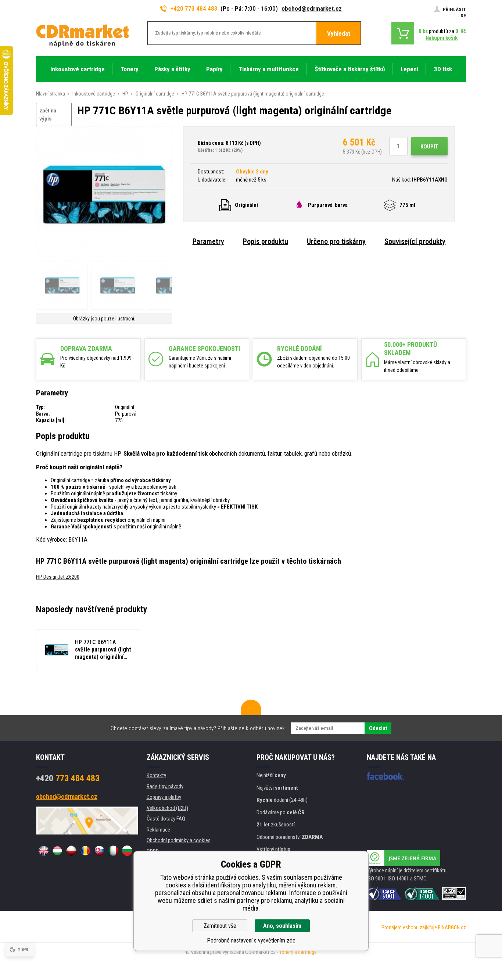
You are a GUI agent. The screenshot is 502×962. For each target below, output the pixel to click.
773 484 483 (68, 778)
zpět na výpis (47, 114)
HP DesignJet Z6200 (57, 577)
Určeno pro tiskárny (336, 241)
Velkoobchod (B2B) (167, 808)
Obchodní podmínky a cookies (179, 840)
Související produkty (414, 241)
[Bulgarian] (127, 851)
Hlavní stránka (50, 94)
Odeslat (378, 728)
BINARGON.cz (452, 927)
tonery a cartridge (298, 952)
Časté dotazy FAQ (166, 818)
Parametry (208, 241)
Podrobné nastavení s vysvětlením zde (251, 940)
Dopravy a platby (164, 797)
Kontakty (156, 775)
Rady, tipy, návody (165, 786)
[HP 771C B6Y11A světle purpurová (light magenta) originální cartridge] (104, 194)
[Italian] (113, 851)
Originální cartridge (155, 94)
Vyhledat (338, 33)
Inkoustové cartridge (93, 94)
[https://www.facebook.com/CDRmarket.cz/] (385, 776)
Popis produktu (265, 241)
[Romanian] (85, 851)
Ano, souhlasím (282, 925)
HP (125, 94)
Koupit (429, 146)
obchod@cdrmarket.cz (312, 8)
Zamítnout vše (220, 925)
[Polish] (71, 851)
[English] (43, 851)
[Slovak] (99, 851)
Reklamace (158, 829)
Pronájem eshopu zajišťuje (409, 927)
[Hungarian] (57, 851)
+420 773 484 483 (194, 8)
